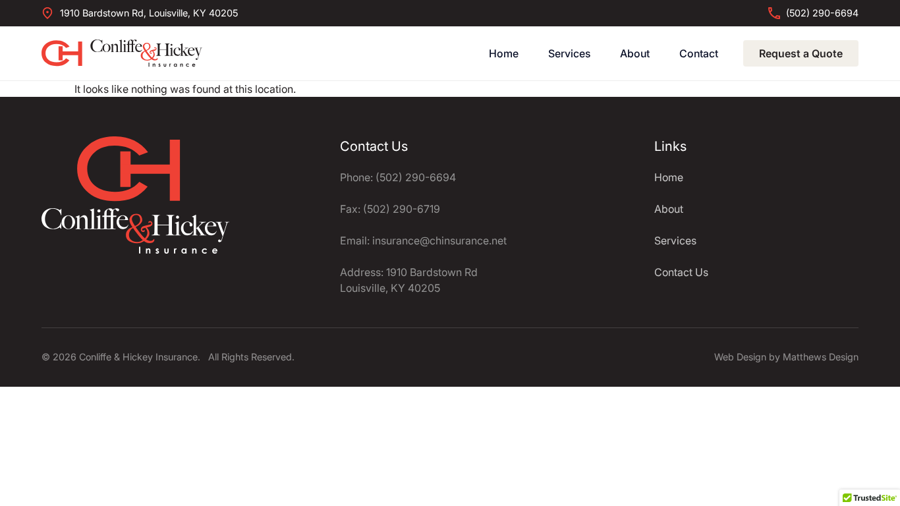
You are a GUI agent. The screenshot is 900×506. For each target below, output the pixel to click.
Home (504, 53)
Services (569, 53)
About (635, 53)
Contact (698, 53)
